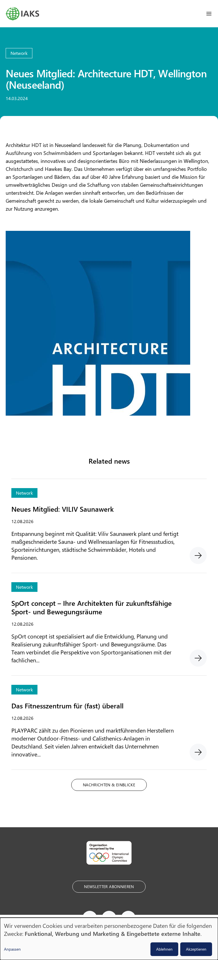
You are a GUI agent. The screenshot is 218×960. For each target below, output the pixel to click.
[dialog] (109, 939)
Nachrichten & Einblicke (109, 784)
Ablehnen (164, 949)
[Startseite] (22, 13)
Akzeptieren (196, 949)
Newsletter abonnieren (109, 886)
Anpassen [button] (12, 949)
